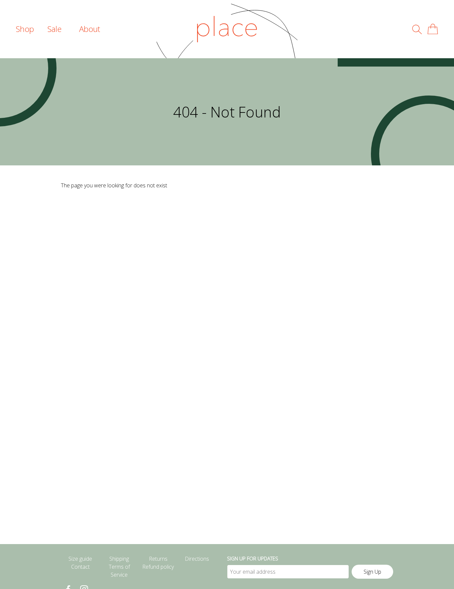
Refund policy (158, 566)
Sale (54, 28)
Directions (197, 558)
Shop (25, 28)
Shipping (119, 558)
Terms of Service (119, 570)
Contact (80, 566)
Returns (158, 558)
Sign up (372, 571)
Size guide (80, 558)
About (89, 28)
